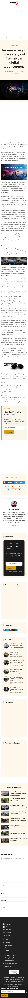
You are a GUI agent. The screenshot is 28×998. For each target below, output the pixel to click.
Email (3, 893)
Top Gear (15, 45)
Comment (4, 864)
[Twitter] (7, 630)
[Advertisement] (14, 21)
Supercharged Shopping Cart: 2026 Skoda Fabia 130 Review (17, 678)
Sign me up (9, 432)
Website (3, 900)
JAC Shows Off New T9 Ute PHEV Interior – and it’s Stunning (17, 662)
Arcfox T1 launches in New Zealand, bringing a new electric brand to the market (17, 645)
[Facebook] (5, 630)
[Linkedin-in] (16, 630)
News (11, 45)
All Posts (14, 525)
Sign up (4, 995)
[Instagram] (13, 630)
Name (3, 886)
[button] (7, 38)
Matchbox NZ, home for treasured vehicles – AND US (16, 689)
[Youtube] (10, 630)
